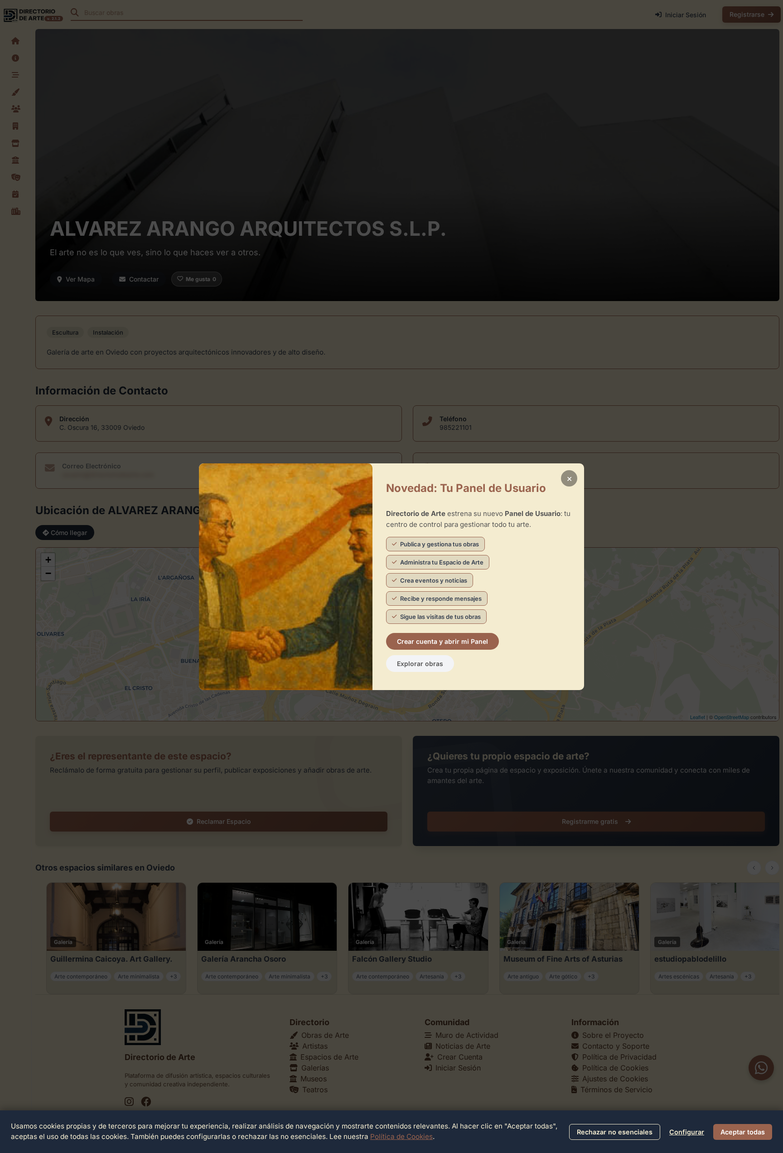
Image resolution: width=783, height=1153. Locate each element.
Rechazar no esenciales (614, 1132)
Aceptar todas (742, 1132)
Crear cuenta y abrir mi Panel (442, 641)
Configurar (686, 1132)
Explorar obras (420, 663)
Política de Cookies (401, 1136)
